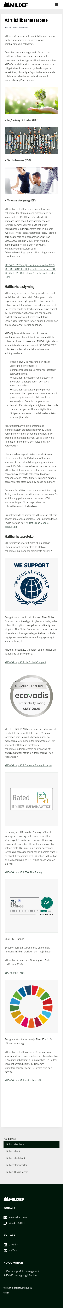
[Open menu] (56, 4)
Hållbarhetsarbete (14, 1144)
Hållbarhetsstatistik (15, 1158)
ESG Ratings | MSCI (15, 973)
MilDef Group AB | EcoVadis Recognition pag (28, 765)
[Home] (6, 28)
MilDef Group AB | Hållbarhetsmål (23, 1080)
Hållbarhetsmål (13, 1151)
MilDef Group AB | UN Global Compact (25, 662)
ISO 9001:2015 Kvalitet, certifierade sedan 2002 (30, 269)
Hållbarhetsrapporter (16, 1165)
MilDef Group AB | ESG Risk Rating (23, 872)
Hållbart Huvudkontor (16, 1172)
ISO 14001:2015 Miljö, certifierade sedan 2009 (30, 265)
